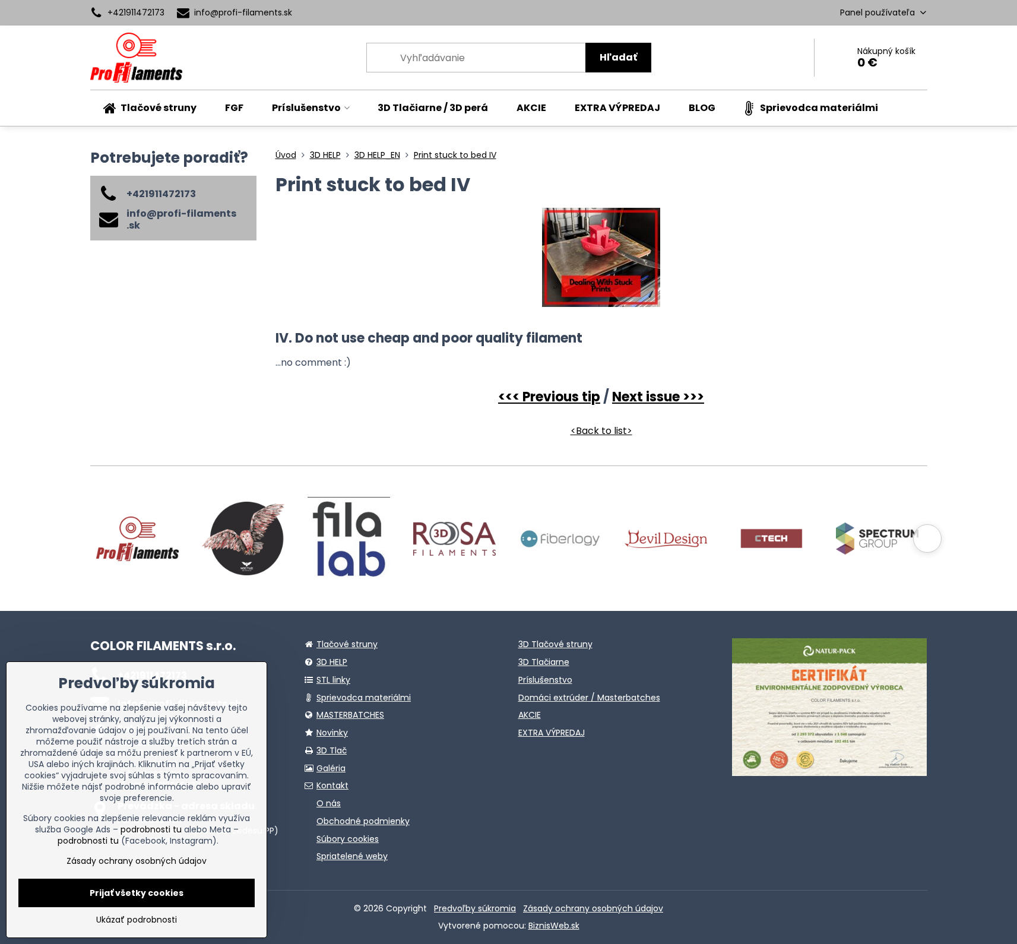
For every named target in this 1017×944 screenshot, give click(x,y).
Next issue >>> (658, 397)
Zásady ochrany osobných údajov (593, 908)
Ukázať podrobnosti (136, 920)
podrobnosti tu (151, 829)
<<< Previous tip (549, 397)
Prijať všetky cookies (136, 893)
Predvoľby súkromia (475, 908)
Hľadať (618, 57)
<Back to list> (601, 431)
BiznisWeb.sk (553, 926)
